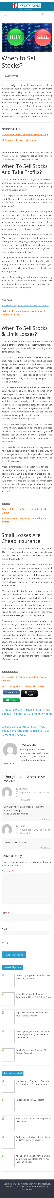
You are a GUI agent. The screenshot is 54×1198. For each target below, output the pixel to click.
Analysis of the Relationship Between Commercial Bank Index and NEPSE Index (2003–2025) (33, 1158)
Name (5, 912)
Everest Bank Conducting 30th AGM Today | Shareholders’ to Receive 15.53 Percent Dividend (25, 731)
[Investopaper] (27, 4)
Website (6, 943)
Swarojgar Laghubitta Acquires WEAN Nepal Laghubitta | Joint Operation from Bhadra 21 (33, 1034)
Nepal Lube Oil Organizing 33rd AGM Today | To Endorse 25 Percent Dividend (27, 711)
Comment (7, 871)
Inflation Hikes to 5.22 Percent (30, 1099)
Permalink (25, 799)
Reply (47, 819)
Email (5, 929)
